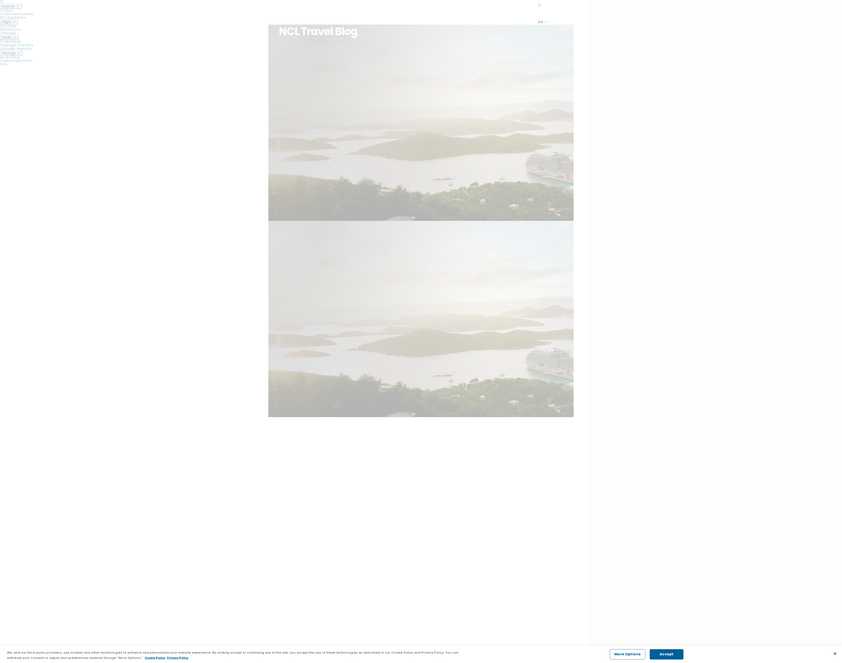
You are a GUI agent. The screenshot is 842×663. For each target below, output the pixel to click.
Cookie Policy (155, 658)
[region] (421, 654)
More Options (627, 654)
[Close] (835, 653)
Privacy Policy (177, 658)
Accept (667, 654)
